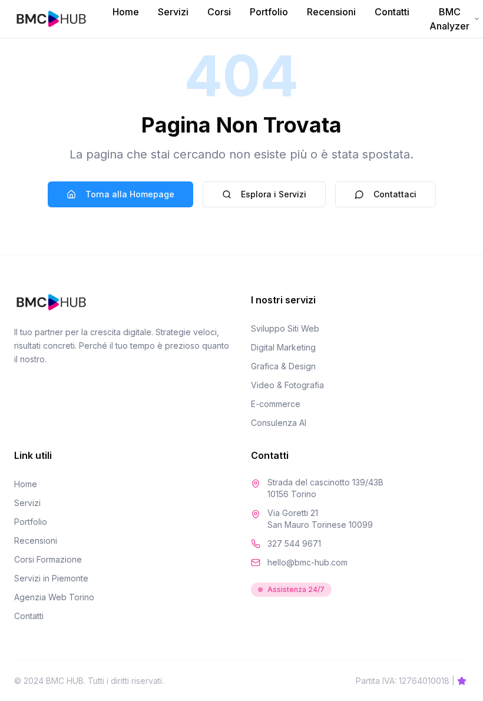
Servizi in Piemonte (51, 578)
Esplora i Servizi (273, 194)
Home (126, 12)
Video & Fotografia (287, 385)
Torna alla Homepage (129, 194)
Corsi (219, 12)
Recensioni (331, 12)
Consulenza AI (278, 423)
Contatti (392, 12)
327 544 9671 (294, 543)
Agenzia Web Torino (54, 597)
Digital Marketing (283, 347)
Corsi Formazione (48, 559)
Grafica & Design (283, 366)
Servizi (173, 12)
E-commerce (275, 404)
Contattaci (394, 194)
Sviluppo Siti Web (285, 328)
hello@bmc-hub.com (307, 562)
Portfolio (269, 12)
